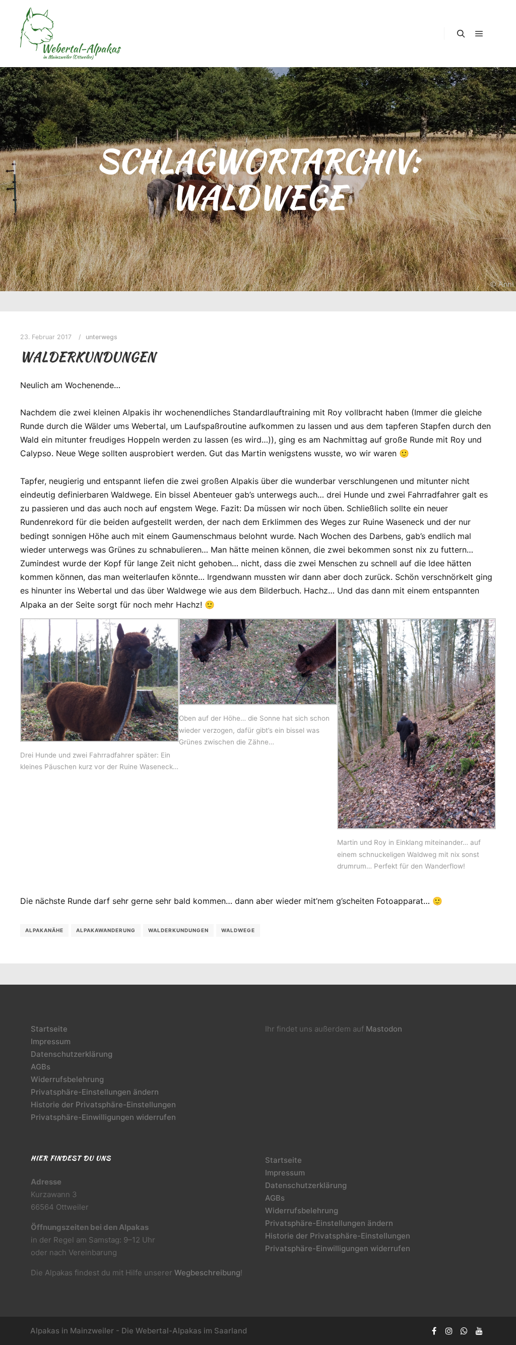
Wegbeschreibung (207, 1272)
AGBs (40, 1066)
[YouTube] (479, 1330)
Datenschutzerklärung (71, 1054)
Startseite (49, 1029)
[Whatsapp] (464, 1330)
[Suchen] (461, 33)
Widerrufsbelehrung (67, 1079)
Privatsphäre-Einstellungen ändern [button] (95, 1092)
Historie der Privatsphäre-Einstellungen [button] (103, 1104)
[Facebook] (433, 1330)
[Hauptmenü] (479, 33)
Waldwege (238, 930)
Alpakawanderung (106, 930)
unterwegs (101, 337)
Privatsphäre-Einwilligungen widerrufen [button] (103, 1117)
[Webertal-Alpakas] (70, 33)
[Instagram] (449, 1330)
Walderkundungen (88, 357)
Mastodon (384, 1029)
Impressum (51, 1041)
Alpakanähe (44, 930)
